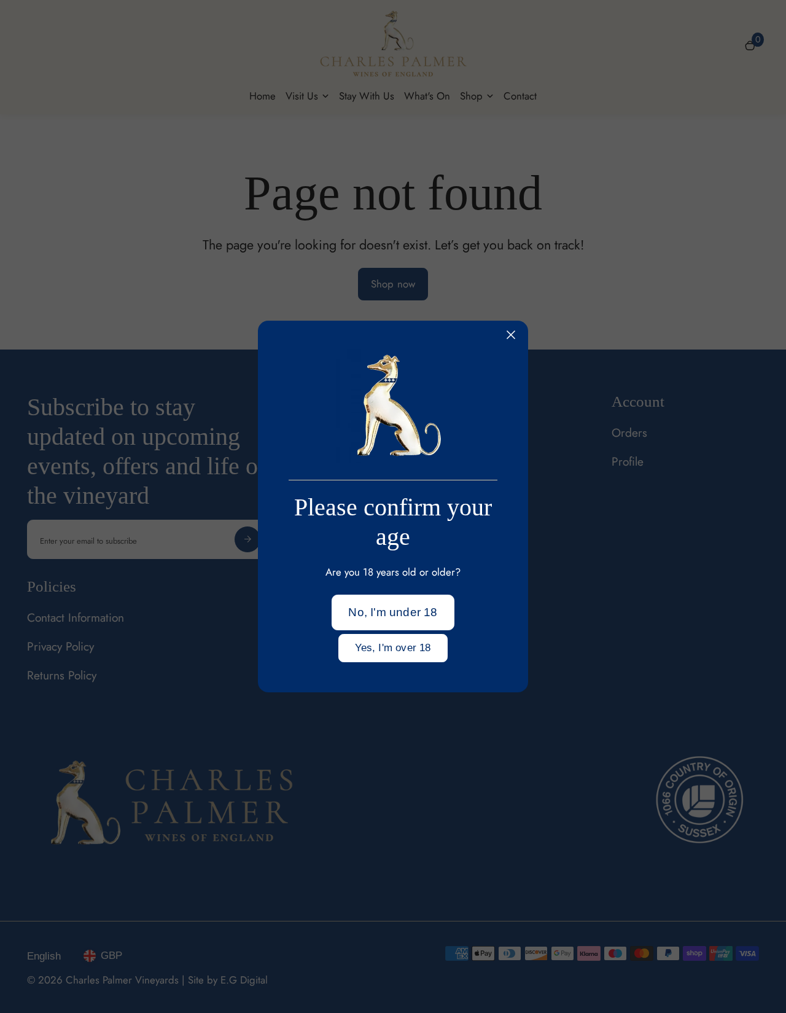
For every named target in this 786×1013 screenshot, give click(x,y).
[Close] (511, 335)
